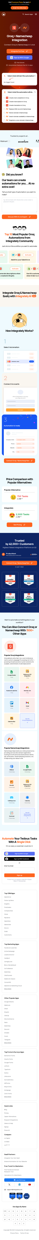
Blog (5, 1109)
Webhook (7, 1005)
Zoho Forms (8, 1093)
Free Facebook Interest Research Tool (11, 1171)
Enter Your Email (8, 866)
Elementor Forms (9, 1056)
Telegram (7, 1040)
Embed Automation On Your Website (15, 1161)
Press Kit (7, 1130)
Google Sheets (9, 1002)
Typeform (7, 1069)
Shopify (6, 1012)
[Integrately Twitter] (9, 1184)
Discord (6, 1029)
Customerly (8, 935)
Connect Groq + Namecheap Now (17, 461)
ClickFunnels (8, 975)
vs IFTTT (7, 1145)
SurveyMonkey (8, 1080)
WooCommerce (9, 1019)
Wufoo (6, 1073)
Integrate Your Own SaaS (12, 1158)
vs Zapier (7, 1138)
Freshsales (7, 907)
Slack (5, 1022)
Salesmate (7, 924)
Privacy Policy (14, 1233)
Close (6, 914)
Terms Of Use (24, 1233)
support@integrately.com (14, 1189)
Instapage (7, 1090)
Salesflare (7, 921)
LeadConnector (9, 955)
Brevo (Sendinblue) (10, 965)
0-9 (5, 1211)
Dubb (6, 931)
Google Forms (8, 1062)
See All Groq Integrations (27, 719)
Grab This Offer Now (19, 8)
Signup (6, 1127)
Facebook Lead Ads (10, 948)
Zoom (6, 1036)
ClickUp (6, 1015)
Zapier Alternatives (10, 1116)
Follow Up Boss (9, 900)
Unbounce (7, 1076)
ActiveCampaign (9, 951)
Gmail (6, 1008)
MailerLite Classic (9, 979)
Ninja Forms (8, 1087)
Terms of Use (22, 881)
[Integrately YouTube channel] (30, 1184)
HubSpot (7, 958)
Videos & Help (8, 1123)
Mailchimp (7, 972)
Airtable (6, 1033)
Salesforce (7, 897)
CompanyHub (8, 911)
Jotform (6, 1066)
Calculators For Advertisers (12, 1175)
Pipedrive (7, 917)
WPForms (7, 1083)
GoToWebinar (8, 968)
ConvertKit (7, 982)
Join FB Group (20, 1180)
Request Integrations (11, 1120)
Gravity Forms (8, 1059)
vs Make (6, 1141)
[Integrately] (4, 14)
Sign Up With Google (21, 58)
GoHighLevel (8, 961)
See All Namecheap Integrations (27, 814)
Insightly (6, 904)
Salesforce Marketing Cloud (13, 986)
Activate (17, 255)
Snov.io (6, 928)
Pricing (6, 1113)
